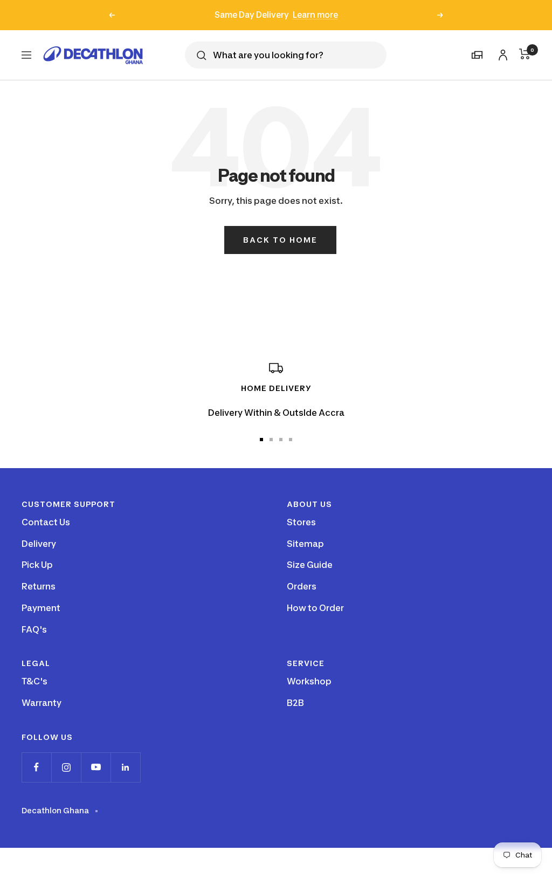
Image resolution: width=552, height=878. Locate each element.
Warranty (41, 702)
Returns (39, 586)
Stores (301, 522)
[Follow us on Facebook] (36, 767)
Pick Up (37, 564)
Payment (41, 607)
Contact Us (46, 522)
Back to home (280, 239)
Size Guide (310, 564)
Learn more (315, 15)
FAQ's (34, 629)
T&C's (34, 681)
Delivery (39, 543)
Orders (301, 586)
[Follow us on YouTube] (96, 767)
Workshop (309, 681)
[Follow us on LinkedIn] (125, 767)
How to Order (315, 607)
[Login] (501, 53)
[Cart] (524, 54)
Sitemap (305, 543)
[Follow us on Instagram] (66, 767)
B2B (295, 702)
